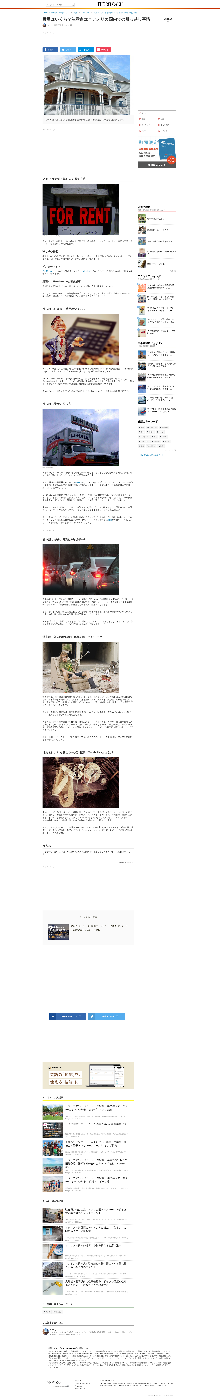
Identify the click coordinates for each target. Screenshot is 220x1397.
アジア (144, 131)
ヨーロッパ (146, 125)
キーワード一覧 (170, 450)
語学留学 (152, 446)
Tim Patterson (49, 467)
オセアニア (165, 125)
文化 (142, 432)
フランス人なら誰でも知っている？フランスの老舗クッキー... (160, 309)
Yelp (110, 520)
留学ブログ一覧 (80, 1389)
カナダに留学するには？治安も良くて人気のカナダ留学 (161, 364)
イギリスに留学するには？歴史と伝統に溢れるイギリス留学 (161, 376)
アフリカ (164, 131)
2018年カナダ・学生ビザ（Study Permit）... (161, 332)
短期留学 (157, 441)
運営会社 (78, 1381)
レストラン (144, 437)
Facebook (78, 1386)
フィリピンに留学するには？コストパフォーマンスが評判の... (161, 410)
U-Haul (78, 482)
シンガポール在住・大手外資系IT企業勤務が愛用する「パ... (161, 286)
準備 (142, 446)
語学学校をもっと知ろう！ (158, 230)
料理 (161, 446)
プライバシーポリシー (82, 1383)
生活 (155, 437)
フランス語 (144, 441)
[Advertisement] (88, 979)
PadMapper (48, 271)
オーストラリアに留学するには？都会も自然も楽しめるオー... (161, 387)
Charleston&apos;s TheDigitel (53, 236)
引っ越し (58, 1312)
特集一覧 (173, 271)
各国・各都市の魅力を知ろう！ (160, 241)
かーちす (54, 1330)
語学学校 (165, 427)
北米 (143, 119)
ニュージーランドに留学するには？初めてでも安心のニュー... (160, 399)
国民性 (151, 432)
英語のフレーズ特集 (155, 264)
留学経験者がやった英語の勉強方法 (161, 252)
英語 (142, 427)
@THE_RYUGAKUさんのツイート (150, 455)
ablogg (64, 1386)
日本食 (167, 441)
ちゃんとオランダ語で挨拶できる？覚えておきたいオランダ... (160, 320)
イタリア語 (153, 427)
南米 (162, 119)
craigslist (86, 271)
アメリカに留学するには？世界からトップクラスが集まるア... (161, 353)
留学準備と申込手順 (155, 219)
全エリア (145, 113)
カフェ (161, 432)
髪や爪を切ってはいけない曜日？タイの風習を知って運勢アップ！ (161, 298)
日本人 (164, 437)
